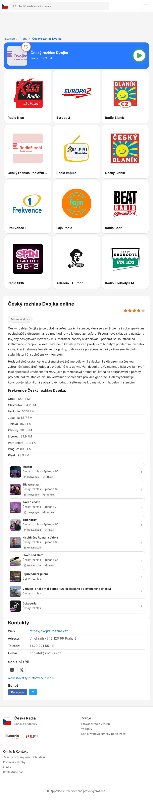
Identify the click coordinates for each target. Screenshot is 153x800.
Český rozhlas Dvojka (47, 38)
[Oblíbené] (26, 47)
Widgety (86, 728)
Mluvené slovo (20, 319)
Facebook (17, 692)
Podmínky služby (14, 762)
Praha (23, 38)
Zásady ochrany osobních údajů (24, 757)
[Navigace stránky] (146, 6)
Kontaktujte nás (13, 772)
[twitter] (22, 670)
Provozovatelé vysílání (95, 723)
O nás (7, 767)
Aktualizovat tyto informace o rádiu (31, 678)
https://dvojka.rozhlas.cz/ (48, 631)
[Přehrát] (139, 55)
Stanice (10, 38)
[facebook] (12, 670)
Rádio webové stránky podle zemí (103, 733)
